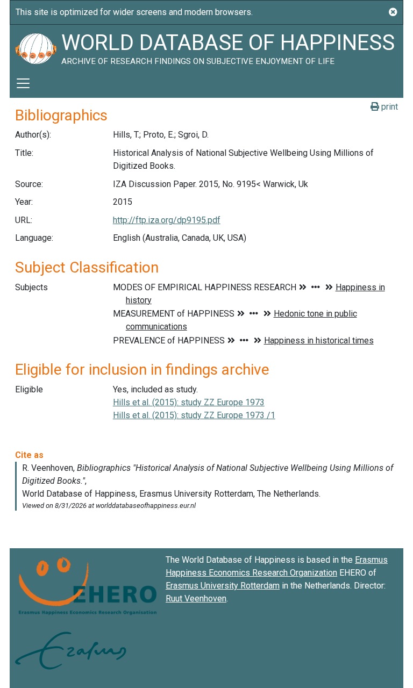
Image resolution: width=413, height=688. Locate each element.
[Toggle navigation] (23, 83)
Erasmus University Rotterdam (223, 585)
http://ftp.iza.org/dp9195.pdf (166, 220)
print (388, 107)
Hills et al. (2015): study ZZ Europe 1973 (189, 402)
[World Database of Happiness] (35, 47)
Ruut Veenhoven (196, 598)
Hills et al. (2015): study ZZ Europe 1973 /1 (194, 415)
